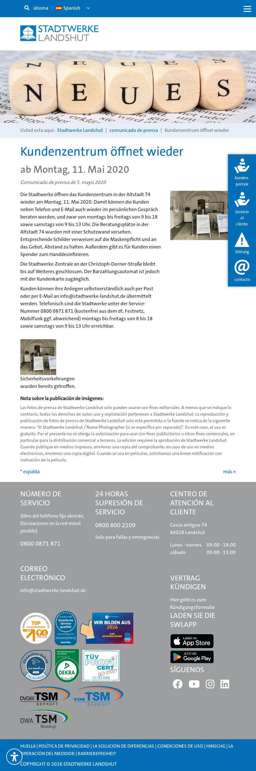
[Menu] (247, 8)
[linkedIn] (225, 686)
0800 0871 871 (40, 543)
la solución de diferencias (123, 746)
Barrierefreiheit (97, 753)
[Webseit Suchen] (26, 8)
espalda (31, 471)
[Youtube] (194, 686)
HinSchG (215, 746)
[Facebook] (177, 686)
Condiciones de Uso (180, 746)
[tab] (241, 173)
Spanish (71, 8)
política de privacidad (64, 746)
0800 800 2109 (115, 525)
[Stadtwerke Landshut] (59, 33)
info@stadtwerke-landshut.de (53, 590)
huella (28, 746)
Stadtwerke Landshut (80, 130)
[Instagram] (210, 686)
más (227, 471)
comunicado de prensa (134, 130)
